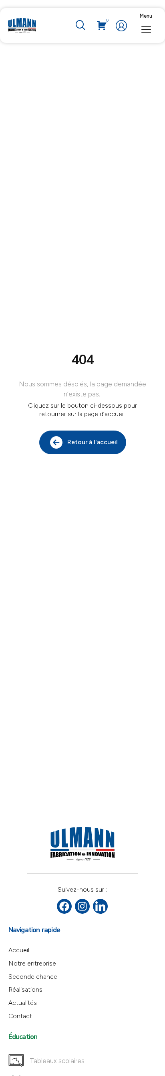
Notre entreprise (32, 963)
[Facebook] (64, 906)
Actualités (22, 1003)
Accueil (18, 950)
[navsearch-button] (80, 25)
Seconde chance (32, 976)
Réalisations (25, 989)
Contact (20, 1016)
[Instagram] (82, 906)
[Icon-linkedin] (100, 906)
